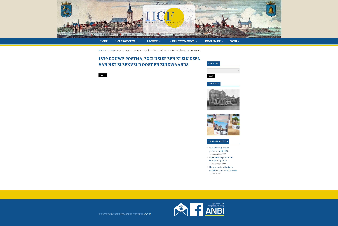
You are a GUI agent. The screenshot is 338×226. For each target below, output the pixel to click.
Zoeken (234, 41)
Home (104, 41)
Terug (102, 75)
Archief (152, 41)
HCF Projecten (125, 41)
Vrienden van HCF (182, 41)
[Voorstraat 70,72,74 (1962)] (223, 99)
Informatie (213, 41)
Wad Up (147, 214)
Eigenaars (111, 50)
